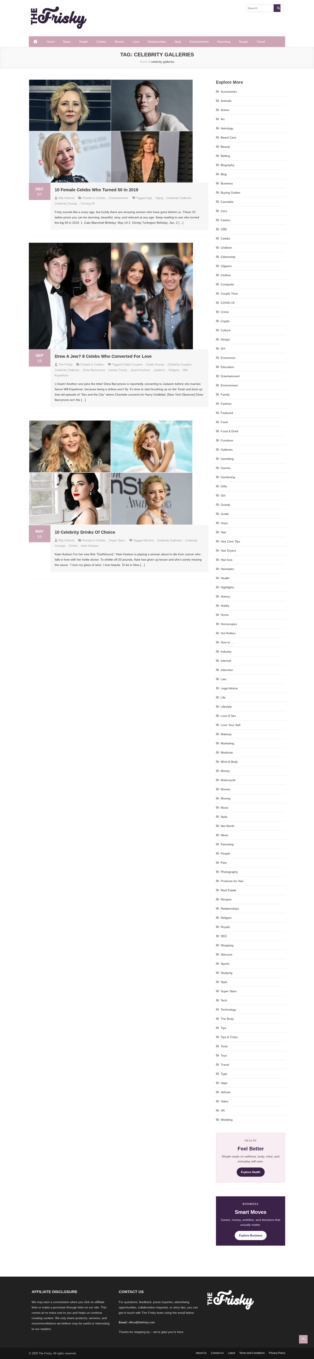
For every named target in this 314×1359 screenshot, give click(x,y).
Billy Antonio (66, 198)
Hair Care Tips (230, 541)
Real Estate (228, 890)
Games (225, 468)
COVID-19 (228, 302)
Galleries (227, 449)
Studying (226, 973)
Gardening (228, 477)
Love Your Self (230, 725)
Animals (226, 100)
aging (159, 198)
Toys (224, 1055)
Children (226, 247)
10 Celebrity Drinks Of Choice (85, 532)
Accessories (229, 91)
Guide (225, 514)
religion (174, 370)
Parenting (223, 41)
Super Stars (117, 540)
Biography (227, 165)
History (225, 596)
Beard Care (228, 137)
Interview (227, 670)
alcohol (149, 540)
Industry (226, 651)
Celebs (101, 41)
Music (225, 807)
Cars (224, 211)
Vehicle (225, 1092)
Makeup (226, 734)
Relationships (157, 41)
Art (222, 119)
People (225, 853)
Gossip (225, 504)
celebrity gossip (66, 203)
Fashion (226, 403)
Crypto (225, 321)
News (67, 41)
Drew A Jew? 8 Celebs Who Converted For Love (103, 356)
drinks (73, 545)
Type (224, 1074)
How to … (227, 642)
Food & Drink (229, 431)
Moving (225, 798)
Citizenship (228, 257)
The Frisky (65, 364)
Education (227, 367)
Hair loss (226, 559)
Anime (225, 110)
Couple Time (229, 293)
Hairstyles (227, 569)
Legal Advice (229, 688)
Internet (226, 660)
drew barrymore (94, 370)
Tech (224, 1000)
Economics (228, 357)
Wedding (227, 1119)
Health (83, 41)
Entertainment (199, 41)
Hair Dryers (228, 550)
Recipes (226, 899)
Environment (229, 385)
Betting (225, 156)
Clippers (226, 266)
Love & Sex (228, 715)
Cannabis (227, 201)
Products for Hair (232, 881)
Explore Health (250, 1172)
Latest (231, 1353)
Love (136, 41)
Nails (224, 816)
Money (225, 771)
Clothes (226, 275)
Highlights (227, 587)
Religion (226, 917)
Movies (119, 41)
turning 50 (87, 203)
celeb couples (133, 364)
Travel (261, 41)
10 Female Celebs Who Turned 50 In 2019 (96, 189)
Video (224, 1101)
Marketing (227, 743)
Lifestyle (226, 706)
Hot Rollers (228, 633)
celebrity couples (180, 364)
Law (223, 679)
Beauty (225, 146)
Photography (229, 872)
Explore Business (250, 1235)
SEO (224, 936)
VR (223, 1110)
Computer (227, 284)
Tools (224, 1046)
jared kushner (140, 370)
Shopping (227, 945)
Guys (224, 523)
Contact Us (217, 1353)
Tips (223, 1028)
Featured (227, 413)
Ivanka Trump (118, 370)
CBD (224, 229)
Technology (228, 1009)
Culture (225, 330)
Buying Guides (230, 192)
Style (178, 41)
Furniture (227, 440)
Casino (225, 220)
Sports (225, 963)
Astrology (227, 128)
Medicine (227, 752)
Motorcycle (228, 780)
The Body (227, 1018)
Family (225, 394)
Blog (224, 174)
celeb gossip (155, 364)
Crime (225, 312)
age (149, 198)
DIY (223, 348)
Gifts (224, 486)
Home (51, 41)
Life (223, 697)
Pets (224, 862)
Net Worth (227, 826)
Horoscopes (229, 624)
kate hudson (89, 545)
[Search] (277, 8)
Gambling (227, 458)
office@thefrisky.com (142, 1322)
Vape (224, 1083)
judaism (159, 370)
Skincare (226, 954)
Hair (223, 532)
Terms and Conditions (252, 1353)
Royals (243, 41)
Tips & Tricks (229, 1037)
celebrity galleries (179, 198)
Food (224, 422)
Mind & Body (229, 761)
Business (227, 183)
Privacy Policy (277, 1353)
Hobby (225, 605)
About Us (201, 1353)
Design (225, 339)
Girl (223, 495)
